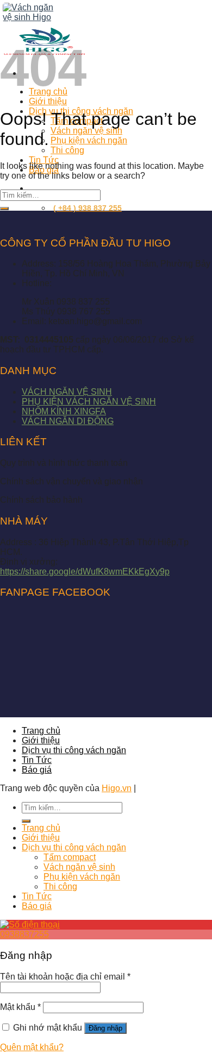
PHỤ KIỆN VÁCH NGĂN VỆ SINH (89, 401)
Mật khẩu (20, 1007)
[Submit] (4, 208)
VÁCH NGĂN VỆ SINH (67, 391)
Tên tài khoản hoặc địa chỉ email (65, 976)
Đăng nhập (105, 1028)
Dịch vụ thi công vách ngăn (74, 750)
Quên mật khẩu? (32, 1047)
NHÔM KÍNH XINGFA (64, 411)
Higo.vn (117, 788)
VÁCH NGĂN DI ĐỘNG (68, 421)
